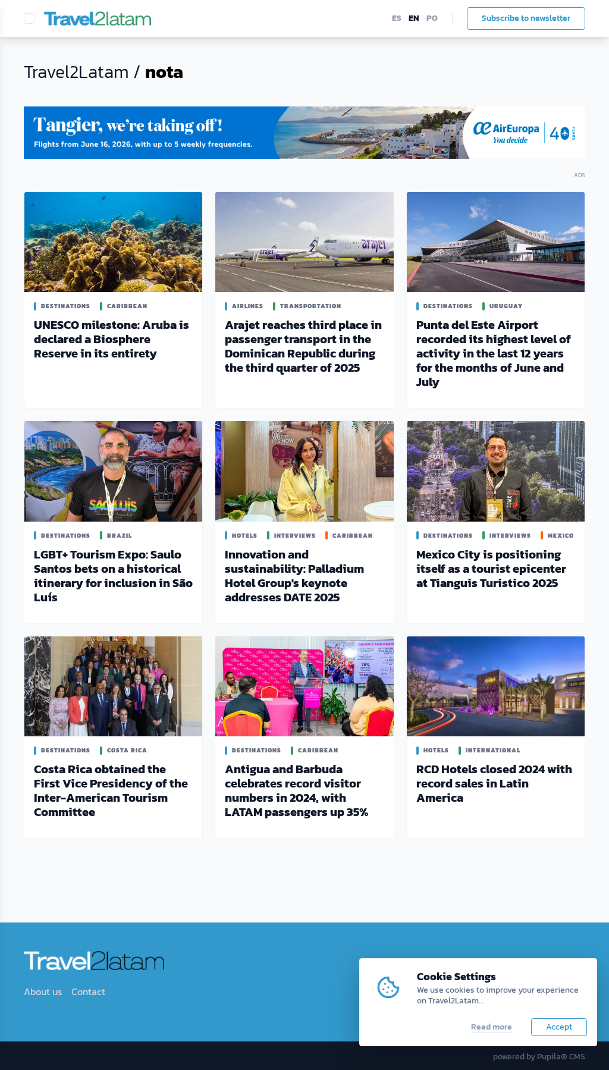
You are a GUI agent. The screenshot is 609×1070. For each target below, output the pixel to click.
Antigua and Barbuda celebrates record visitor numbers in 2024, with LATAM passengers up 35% (296, 790)
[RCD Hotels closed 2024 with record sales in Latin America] (496, 686)
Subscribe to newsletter (526, 18)
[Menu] (29, 18)
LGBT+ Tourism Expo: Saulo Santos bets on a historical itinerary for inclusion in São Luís (113, 575)
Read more (491, 1027)
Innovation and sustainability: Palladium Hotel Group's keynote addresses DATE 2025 (294, 575)
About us (43, 991)
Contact (88, 991)
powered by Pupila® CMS (539, 1056)
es (396, 18)
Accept (559, 1027)
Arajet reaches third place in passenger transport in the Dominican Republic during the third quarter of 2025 (303, 346)
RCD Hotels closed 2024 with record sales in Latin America (494, 783)
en (414, 18)
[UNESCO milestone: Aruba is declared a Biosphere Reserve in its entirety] (113, 242)
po (432, 18)
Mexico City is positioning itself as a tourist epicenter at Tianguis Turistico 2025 (491, 568)
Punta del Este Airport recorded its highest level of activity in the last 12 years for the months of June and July (493, 353)
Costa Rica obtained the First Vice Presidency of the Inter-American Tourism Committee (111, 790)
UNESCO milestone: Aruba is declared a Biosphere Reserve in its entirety (111, 339)
